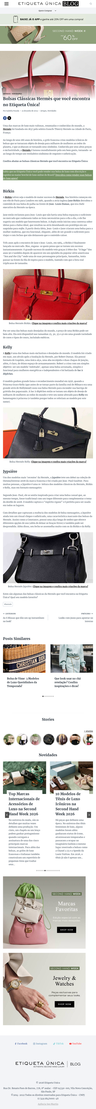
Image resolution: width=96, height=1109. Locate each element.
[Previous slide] (7, 815)
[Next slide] (89, 815)
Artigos (6, 94)
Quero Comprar (45, 11)
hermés (8, 604)
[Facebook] (5, 118)
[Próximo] (89, 669)
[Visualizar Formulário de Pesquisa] (90, 4)
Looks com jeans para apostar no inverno (76, 618)
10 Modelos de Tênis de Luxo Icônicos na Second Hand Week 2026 (68, 804)
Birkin (8, 197)
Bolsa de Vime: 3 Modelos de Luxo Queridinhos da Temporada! (23, 682)
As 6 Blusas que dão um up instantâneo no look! (23, 618)
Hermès (60, 197)
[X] (9, 118)
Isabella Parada (12, 111)
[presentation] (24, 658)
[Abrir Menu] (6, 4)
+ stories (88, 731)
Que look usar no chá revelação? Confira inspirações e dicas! (67, 682)
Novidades (17, 94)
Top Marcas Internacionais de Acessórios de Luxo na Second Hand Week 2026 (24, 804)
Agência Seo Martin (48, 1104)
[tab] (43, 696)
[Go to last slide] (7, 669)
